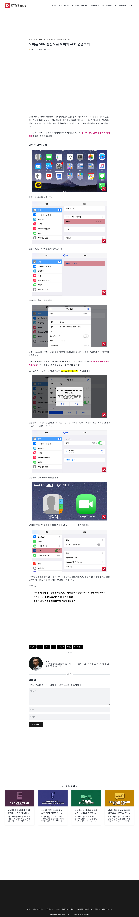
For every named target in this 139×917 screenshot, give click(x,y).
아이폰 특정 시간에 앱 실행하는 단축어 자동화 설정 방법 (19, 812)
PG (47, 661)
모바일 (35, 39)
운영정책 (49, 909)
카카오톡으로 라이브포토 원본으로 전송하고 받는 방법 (119, 812)
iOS (40, 39)
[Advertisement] (69, 95)
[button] (135, 5)
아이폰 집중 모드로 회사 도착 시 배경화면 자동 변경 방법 (52, 812)
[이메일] (37, 664)
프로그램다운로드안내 (65, 909)
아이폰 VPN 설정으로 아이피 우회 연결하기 (58, 39)
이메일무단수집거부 (84, 909)
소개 (28, 909)
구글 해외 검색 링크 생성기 (60, 914)
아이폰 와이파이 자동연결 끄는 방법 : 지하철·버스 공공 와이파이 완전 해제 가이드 (69, 593)
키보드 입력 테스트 (81, 914)
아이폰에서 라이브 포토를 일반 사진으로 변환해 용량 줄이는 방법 (86, 812)
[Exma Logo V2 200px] (16, 5)
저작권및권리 (38, 909)
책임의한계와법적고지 (104, 909)
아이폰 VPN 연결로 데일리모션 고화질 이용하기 (55, 601)
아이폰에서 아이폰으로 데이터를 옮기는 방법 (53, 597)
